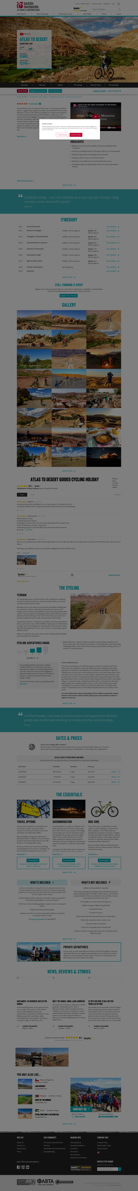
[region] (69, 129)
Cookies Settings (62, 134)
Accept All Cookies (76, 134)
